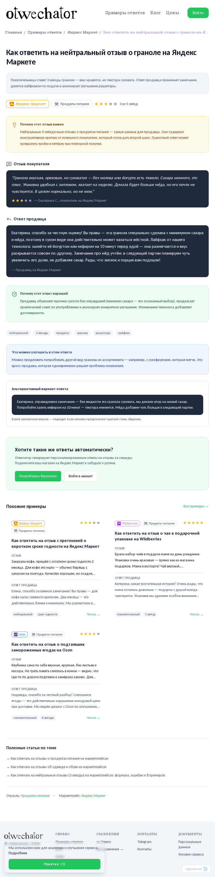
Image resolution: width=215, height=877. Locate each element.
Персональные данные (189, 844)
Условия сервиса (191, 854)
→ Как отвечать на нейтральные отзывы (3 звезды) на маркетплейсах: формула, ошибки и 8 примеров (85, 775)
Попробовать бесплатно (38, 476)
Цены (172, 12)
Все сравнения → (109, 849)
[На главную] (41, 12)
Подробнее (18, 853)
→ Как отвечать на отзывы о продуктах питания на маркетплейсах (57, 758)
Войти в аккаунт (81, 476)
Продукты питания (74, 104)
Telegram (144, 842)
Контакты (144, 849)
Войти (198, 12)
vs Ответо (103, 842)
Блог (155, 12)
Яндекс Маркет (30, 104)
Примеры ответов (125, 12)
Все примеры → (196, 506)
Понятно (55, 864)
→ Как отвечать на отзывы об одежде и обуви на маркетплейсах (56, 767)
